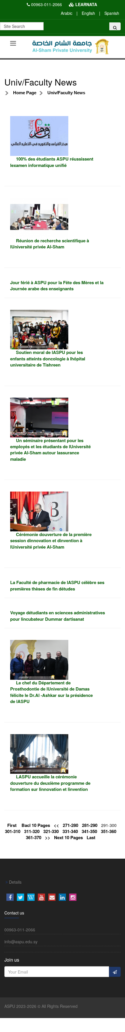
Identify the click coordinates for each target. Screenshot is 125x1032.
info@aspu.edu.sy (21, 941)
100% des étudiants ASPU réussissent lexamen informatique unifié (51, 162)
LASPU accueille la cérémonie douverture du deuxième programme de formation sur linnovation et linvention (50, 782)
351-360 (108, 831)
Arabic (66, 13)
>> (47, 838)
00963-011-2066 (46, 4)
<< (56, 825)
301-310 (12, 831)
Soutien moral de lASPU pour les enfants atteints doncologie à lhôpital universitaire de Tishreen (47, 358)
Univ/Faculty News (66, 92)
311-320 (32, 831)
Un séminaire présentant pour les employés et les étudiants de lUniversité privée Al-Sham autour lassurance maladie (50, 449)
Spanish (111, 13)
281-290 (89, 825)
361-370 (33, 838)
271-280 (70, 825)
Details (15, 882)
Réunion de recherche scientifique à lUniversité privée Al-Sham (49, 243)
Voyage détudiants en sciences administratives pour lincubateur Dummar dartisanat (57, 615)
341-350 (89, 831)
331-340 (70, 831)
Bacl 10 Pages (36, 825)
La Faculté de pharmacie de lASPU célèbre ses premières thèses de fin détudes (57, 585)
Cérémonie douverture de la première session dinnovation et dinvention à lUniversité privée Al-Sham (51, 540)
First (12, 825)
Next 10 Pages (68, 838)
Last (91, 838)
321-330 (51, 831)
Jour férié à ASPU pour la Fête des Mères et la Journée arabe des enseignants (56, 285)
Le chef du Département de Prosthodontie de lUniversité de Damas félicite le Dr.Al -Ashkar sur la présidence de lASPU (51, 691)
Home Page (24, 92)
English (88, 13)
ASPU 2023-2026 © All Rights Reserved (41, 1006)
